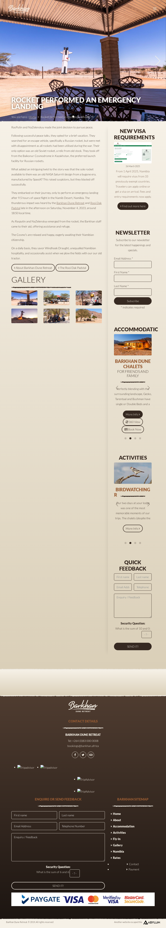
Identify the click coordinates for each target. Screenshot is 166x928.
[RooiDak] (24, 298)
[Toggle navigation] (155, 9)
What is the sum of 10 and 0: (132, 626)
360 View (134, 412)
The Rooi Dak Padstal (73, 267)
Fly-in (116, 839)
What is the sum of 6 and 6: (53, 869)
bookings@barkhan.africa (83, 746)
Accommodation (123, 826)
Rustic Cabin (133, 361)
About (117, 820)
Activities (119, 832)
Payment (134, 869)
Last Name (121, 286)
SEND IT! (58, 885)
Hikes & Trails (132, 489)
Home (32, 117)
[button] (125, 438)
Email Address (123, 258)
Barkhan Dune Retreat (70, 203)
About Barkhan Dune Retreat (34, 267)
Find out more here (134, 206)
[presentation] (8, 61)
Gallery (118, 845)
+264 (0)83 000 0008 (85, 740)
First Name (121, 272)
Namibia (118, 851)
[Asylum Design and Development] (151, 922)
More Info (132, 404)
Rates (116, 857)
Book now (135, 419)
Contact (134, 864)
